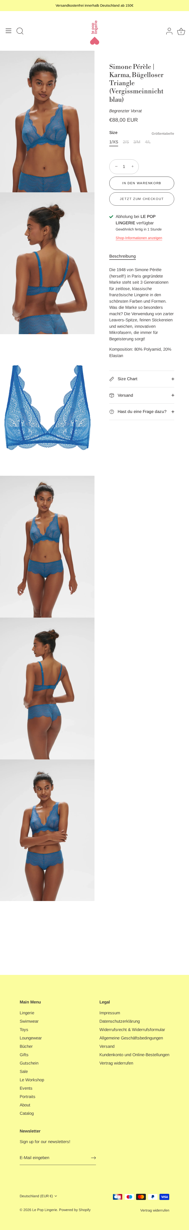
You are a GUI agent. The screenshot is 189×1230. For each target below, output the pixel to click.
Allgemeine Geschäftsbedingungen (131, 1038)
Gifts (24, 1054)
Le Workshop (32, 1080)
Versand (124, 395)
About (25, 1105)
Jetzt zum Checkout (142, 199)
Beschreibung (122, 256)
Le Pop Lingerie (44, 1210)
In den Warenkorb (141, 183)
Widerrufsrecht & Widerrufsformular (132, 1029)
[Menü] (8, 30)
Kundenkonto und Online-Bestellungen (134, 1054)
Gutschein (29, 1063)
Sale (24, 1071)
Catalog (27, 1113)
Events (26, 1088)
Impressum (109, 1013)
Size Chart (126, 379)
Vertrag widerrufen (116, 1063)
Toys (24, 1029)
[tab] (125, 256)
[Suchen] (20, 31)
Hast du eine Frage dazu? (141, 411)
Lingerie (27, 1013)
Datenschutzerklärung (119, 1021)
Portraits (27, 1096)
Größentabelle (163, 133)
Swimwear (29, 1021)
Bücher (26, 1046)
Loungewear (31, 1038)
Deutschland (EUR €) (36, 1196)
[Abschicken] (93, 1157)
